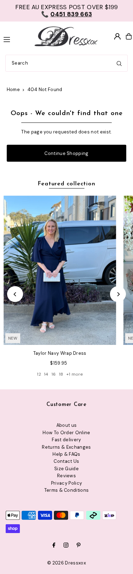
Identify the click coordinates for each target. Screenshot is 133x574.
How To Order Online (66, 433)
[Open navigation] (14, 38)
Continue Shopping (66, 153)
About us (66, 425)
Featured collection (66, 184)
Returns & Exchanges (66, 447)
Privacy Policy (66, 483)
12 (39, 374)
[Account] (117, 36)
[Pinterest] (79, 546)
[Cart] (129, 36)
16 (53, 374)
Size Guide (66, 469)
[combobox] (66, 63)
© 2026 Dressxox (66, 563)
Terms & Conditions (66, 490)
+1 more (74, 374)
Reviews (66, 476)
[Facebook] (53, 546)
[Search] (119, 63)
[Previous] (15, 294)
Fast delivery (66, 440)
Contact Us (66, 461)
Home (13, 89)
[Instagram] (65, 546)
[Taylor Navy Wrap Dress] (60, 270)
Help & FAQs (66, 454)
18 (61, 374)
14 (46, 374)
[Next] (118, 294)
